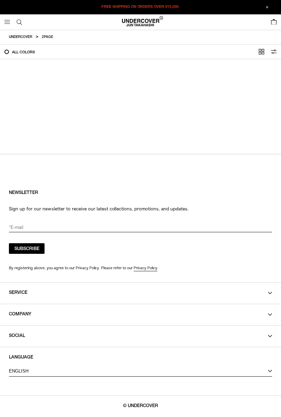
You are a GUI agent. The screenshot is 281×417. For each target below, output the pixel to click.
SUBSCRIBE (26, 249)
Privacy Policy (145, 268)
